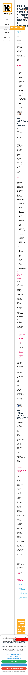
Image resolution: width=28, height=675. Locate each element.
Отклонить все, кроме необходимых (14, 668)
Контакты (7, 37)
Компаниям (7, 24)
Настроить (14, 665)
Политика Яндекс (14, 656)
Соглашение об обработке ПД (14, 658)
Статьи (7, 27)
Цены (7, 19)
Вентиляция (7, 29)
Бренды (7, 32)
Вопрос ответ (7, 40)
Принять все (14, 661)
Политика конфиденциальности (14, 654)
